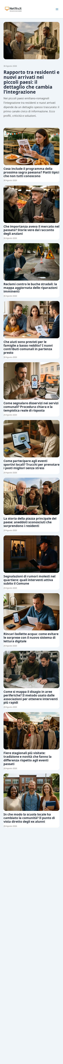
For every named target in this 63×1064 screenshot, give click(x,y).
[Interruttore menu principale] (57, 9)
